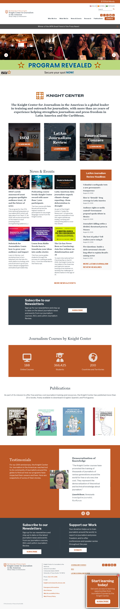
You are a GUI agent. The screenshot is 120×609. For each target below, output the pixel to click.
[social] (101, 15)
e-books (32, 398)
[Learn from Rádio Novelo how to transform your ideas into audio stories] (42, 234)
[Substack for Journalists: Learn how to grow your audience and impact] (19, 234)
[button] (117, 26)
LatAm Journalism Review (80, 573)
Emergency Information (51, 587)
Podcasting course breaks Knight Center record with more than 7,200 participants (42, 197)
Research (87, 18)
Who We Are (52, 18)
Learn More (24, 144)
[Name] (114, 9)
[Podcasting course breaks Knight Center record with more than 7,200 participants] (42, 182)
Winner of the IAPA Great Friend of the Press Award (58, 26)
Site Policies (48, 590)
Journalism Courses (78, 565)
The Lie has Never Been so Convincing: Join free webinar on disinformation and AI (64, 249)
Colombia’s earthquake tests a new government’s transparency (95, 188)
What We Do (63, 18)
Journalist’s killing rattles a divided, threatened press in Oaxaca (95, 227)
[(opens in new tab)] (17, 421)
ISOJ (72, 569)
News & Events (76, 18)
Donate (109, 19)
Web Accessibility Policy (51, 593)
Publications (98, 18)
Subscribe (77, 310)
